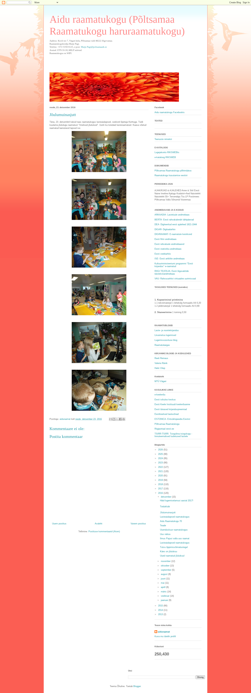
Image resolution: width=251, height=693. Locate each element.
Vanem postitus (138, 523)
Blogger (137, 686)
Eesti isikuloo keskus (165, 399)
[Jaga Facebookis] (120, 419)
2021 (161, 471)
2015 (161, 605)
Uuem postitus (59, 523)
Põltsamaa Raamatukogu (167, 424)
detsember (166, 496)
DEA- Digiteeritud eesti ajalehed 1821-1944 (176, 224)
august (164, 574)
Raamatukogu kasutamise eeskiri (171, 175)
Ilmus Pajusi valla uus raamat (174, 538)
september (166, 570)
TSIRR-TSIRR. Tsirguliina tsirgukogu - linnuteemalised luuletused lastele (173, 435)
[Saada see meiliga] (110, 419)
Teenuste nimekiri (163, 139)
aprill (163, 587)
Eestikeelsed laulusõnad (167, 414)
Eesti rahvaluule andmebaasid (169, 244)
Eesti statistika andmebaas (168, 249)
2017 (161, 488)
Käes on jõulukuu (168, 551)
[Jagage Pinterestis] (123, 419)
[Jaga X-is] (117, 419)
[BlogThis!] (114, 419)
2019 (161, 480)
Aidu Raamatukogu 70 (171, 521)
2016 (161, 493)
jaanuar (165, 600)
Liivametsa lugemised (165, 335)
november (166, 561)
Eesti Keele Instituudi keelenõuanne (172, 404)
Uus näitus (165, 534)
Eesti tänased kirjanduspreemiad (171, 409)
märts (164, 591)
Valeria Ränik (161, 363)
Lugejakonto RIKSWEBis (167, 152)
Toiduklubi (165, 506)
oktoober (165, 565)
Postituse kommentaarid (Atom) (104, 531)
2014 (161, 610)
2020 (161, 475)
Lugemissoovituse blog (166, 340)
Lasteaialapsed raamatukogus (175, 516)
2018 (161, 484)
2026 (161, 449)
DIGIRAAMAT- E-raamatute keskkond (173, 234)
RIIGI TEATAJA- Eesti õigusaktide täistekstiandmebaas (172, 272)
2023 (161, 462)
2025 (161, 454)
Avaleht (98, 523)
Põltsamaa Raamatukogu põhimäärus (173, 170)
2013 (161, 614)
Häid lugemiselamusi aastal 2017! (176, 500)
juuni (163, 578)
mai (163, 583)
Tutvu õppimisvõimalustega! (174, 547)
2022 (161, 467)
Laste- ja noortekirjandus (167, 330)
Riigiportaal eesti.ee (164, 428)
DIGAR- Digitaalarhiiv (165, 229)
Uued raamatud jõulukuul (172, 555)
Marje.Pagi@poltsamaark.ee (94, 47)
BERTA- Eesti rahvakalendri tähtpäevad (174, 219)
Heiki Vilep (160, 368)
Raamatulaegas (162, 345)
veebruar (165, 596)
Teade (163, 525)
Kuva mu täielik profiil (165, 636)
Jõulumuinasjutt (168, 512)
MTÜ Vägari (160, 381)
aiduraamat (164, 631)
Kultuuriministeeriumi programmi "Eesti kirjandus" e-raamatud (174, 265)
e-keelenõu (160, 394)
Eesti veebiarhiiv (163, 254)
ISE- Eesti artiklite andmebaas (170, 258)
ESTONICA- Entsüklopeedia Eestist (172, 419)
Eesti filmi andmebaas (166, 239)
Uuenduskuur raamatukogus (174, 529)
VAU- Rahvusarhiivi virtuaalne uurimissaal (175, 278)
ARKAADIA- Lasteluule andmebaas (172, 214)
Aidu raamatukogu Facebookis (170, 112)
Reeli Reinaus (161, 358)
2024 (161, 458)
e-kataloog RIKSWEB (165, 157)
